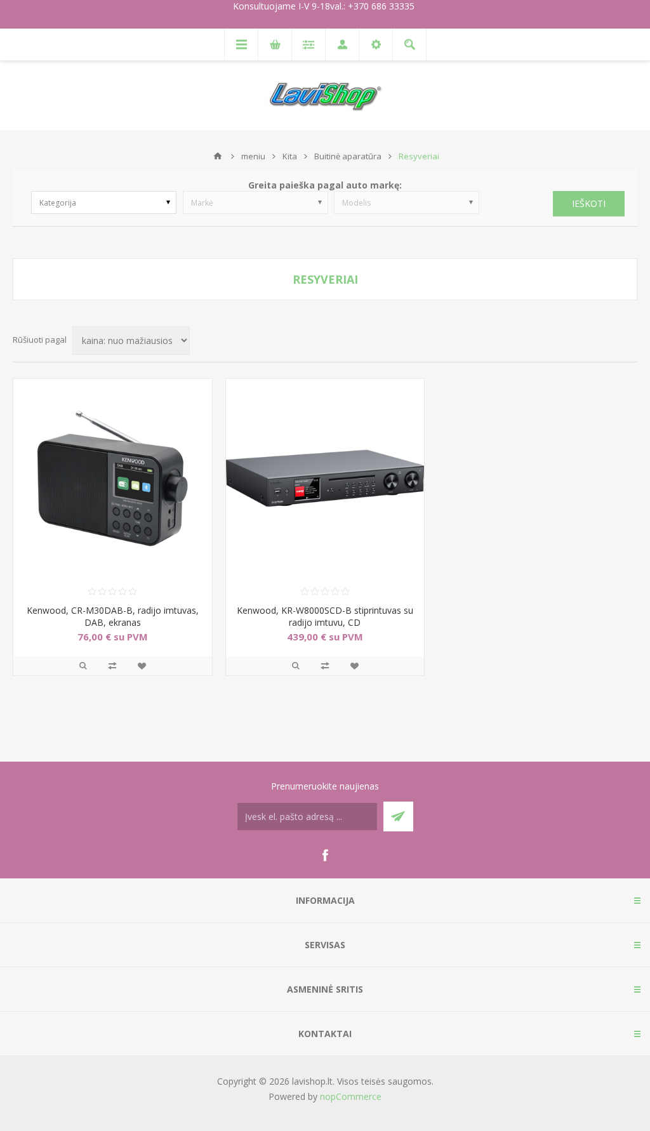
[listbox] (103, 202)
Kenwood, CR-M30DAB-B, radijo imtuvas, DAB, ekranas (113, 616)
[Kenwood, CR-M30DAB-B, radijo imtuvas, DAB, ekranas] (112, 478)
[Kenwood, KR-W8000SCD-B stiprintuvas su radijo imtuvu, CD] (325, 478)
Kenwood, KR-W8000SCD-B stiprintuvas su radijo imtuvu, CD (325, 616)
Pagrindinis (217, 156)
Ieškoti (589, 203)
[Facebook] (325, 855)
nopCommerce (350, 1096)
